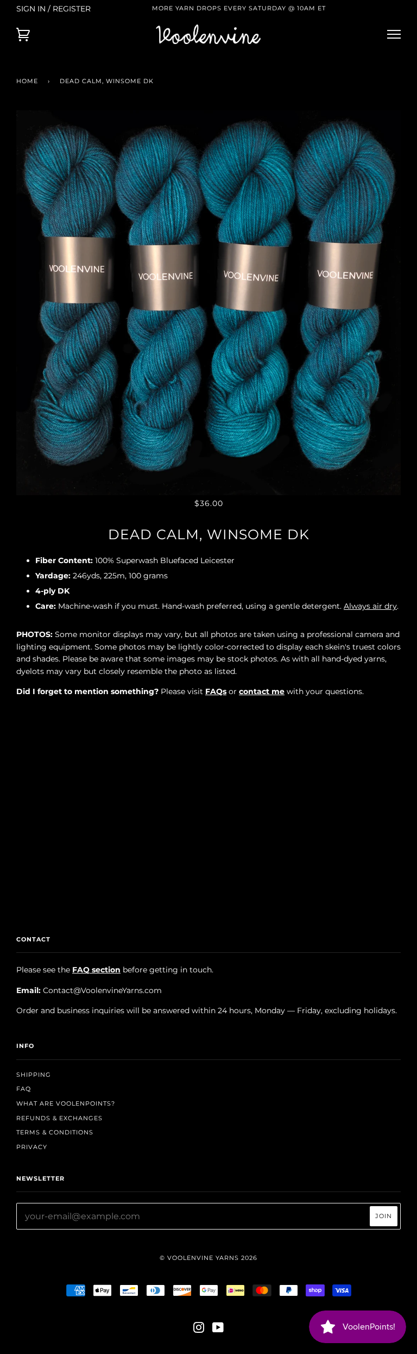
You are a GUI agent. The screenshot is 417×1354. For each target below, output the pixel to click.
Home (27, 81)
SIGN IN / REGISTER (53, 9)
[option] (208, 302)
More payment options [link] (208, 830)
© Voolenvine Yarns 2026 (208, 1258)
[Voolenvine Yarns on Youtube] (218, 1329)
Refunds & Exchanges (59, 1118)
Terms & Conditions (54, 1132)
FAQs (215, 691)
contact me (262, 691)
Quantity (208, 714)
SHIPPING (33, 1074)
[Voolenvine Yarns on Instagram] (199, 1329)
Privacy (31, 1147)
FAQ (23, 1089)
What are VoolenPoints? (65, 1103)
